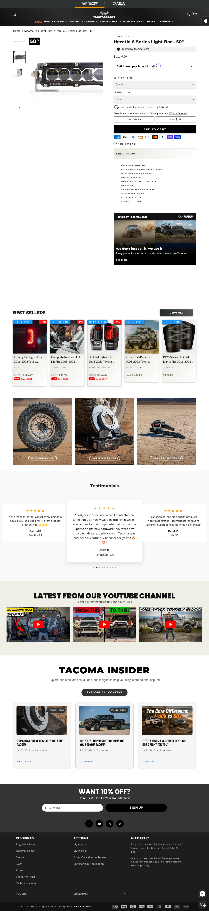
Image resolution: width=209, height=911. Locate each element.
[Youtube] (99, 824)
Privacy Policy (65, 906)
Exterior (58, 21)
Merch (151, 21)
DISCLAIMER (80, 893)
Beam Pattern (123, 77)
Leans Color (122, 92)
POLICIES (21, 893)
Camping (165, 21)
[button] (155, 154)
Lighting (90, 21)
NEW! (47, 21)
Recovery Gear (132, 21)
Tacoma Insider (25, 850)
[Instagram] (109, 824)
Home (16, 30)
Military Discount (26, 883)
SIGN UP (136, 807)
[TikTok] (120, 824)
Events (20, 857)
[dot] (104, 639)
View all (176, 312)
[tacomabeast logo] (104, 14)
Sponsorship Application (88, 863)
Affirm (20, 870)
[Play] (38, 624)
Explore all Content (104, 692)
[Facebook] (89, 824)
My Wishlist (80, 850)
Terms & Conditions (83, 906)
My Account (80, 844)
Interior (74, 21)
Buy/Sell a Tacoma (27, 844)
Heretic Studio (125, 36)
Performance (109, 21)
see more (122, 259)
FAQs (19, 863)
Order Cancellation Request (90, 857)
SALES (38, 22)
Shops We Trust (25, 876)
